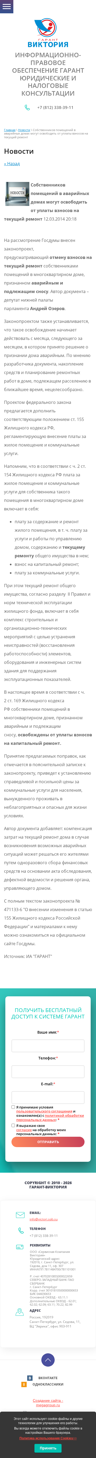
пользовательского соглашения (44, 1111)
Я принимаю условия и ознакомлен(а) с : (50, 1113)
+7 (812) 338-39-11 (55, 107)
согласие (24, 1129)
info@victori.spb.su (44, 1219)
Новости (24, 130)
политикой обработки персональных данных (50, 1117)
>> (48, 1438)
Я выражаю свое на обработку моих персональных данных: (41, 1130)
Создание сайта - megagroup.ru (48, 1402)
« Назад (12, 163)
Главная (9, 130)
